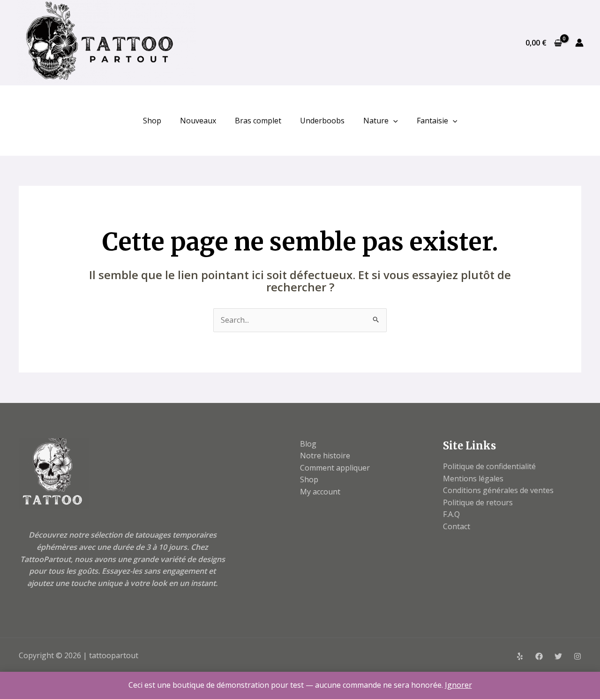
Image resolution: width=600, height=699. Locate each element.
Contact (456, 526)
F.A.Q (451, 514)
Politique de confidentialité (489, 466)
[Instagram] (577, 656)
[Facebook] (539, 656)
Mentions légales (473, 478)
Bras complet (258, 120)
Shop (152, 120)
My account (320, 491)
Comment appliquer (335, 468)
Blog (308, 444)
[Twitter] (558, 656)
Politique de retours (478, 502)
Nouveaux (198, 120)
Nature (376, 120)
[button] (393, 120)
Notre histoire (325, 455)
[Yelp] (520, 656)
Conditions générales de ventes (498, 490)
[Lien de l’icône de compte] (579, 42)
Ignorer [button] (458, 685)
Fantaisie (432, 120)
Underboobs (322, 120)
